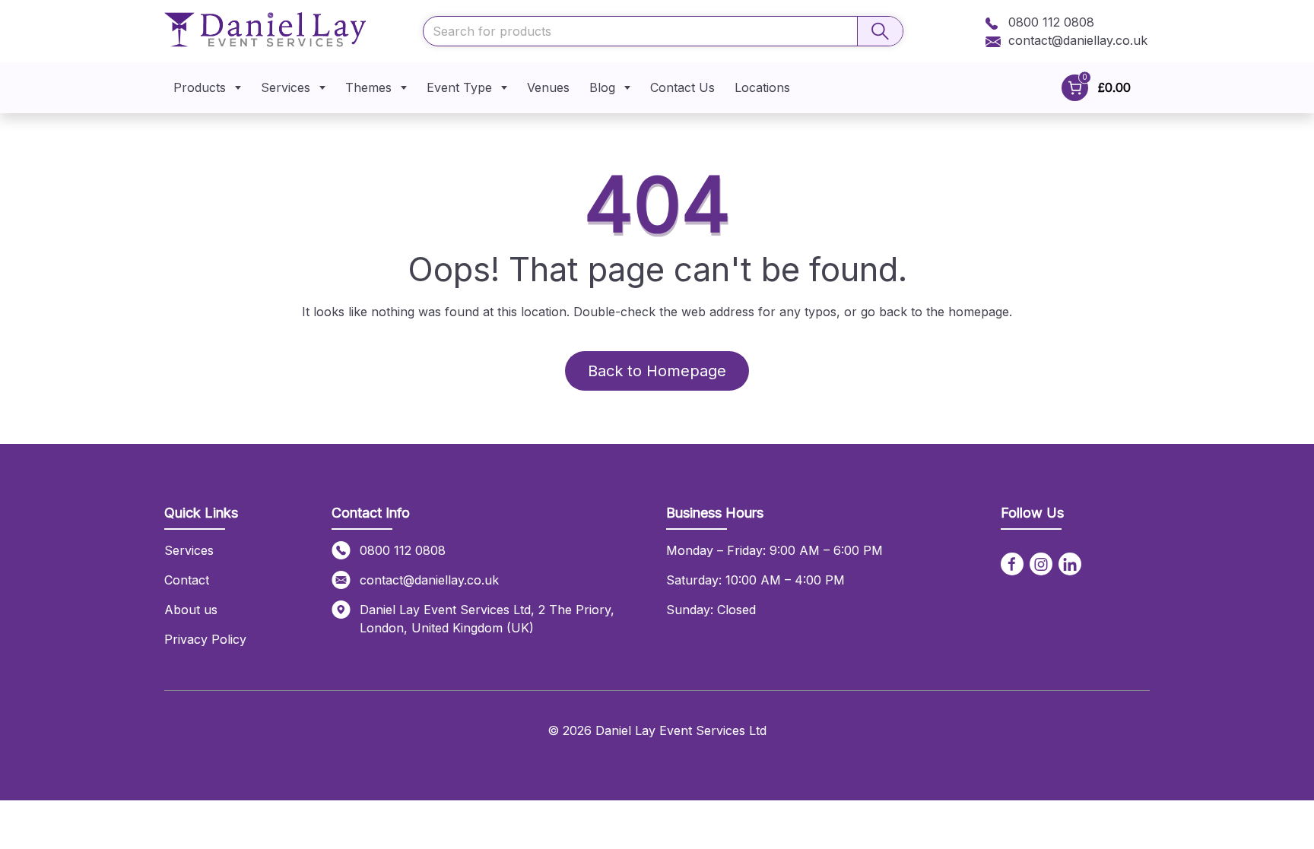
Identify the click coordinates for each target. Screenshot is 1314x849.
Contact (186, 580)
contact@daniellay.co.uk (1077, 40)
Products (199, 87)
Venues (548, 87)
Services (285, 87)
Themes (368, 87)
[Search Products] (880, 31)
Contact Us (682, 87)
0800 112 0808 (1049, 22)
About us (190, 609)
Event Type (459, 87)
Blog (602, 87)
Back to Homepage (657, 371)
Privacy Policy (205, 639)
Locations (762, 87)
